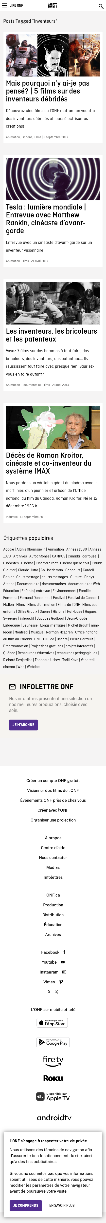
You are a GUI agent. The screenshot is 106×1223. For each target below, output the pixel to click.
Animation (56, 549)
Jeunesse (30, 625)
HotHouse (74, 611)
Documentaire (28, 584)
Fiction (8, 604)
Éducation (11, 591)
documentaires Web (84, 584)
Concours (72, 570)
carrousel (89, 556)
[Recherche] (101, 6)
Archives (20, 556)
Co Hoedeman (52, 570)
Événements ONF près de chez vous (53, 800)
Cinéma (27, 563)
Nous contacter (53, 857)
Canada (74, 556)
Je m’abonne (23, 725)
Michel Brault (78, 625)
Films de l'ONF (69, 604)
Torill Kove (70, 660)
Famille (85, 591)
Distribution (53, 915)
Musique (37, 632)
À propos (53, 838)
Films (20, 604)
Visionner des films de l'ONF (53, 790)
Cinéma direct (47, 563)
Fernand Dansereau (35, 597)
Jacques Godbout (50, 618)
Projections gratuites (47, 646)
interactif (27, 618)
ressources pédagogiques (77, 653)
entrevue (43, 591)
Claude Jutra (28, 570)
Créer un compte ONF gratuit (53, 780)
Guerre (45, 611)
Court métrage (27, 577)
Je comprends (25, 1206)
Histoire (59, 611)
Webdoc (33, 667)
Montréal (21, 632)
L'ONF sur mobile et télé (53, 1009)
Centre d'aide (53, 847)
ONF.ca (48, 639)
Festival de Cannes (82, 597)
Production (53, 905)
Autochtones (39, 556)
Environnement (64, 591)
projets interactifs (79, 646)
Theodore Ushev (47, 660)
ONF (37, 639)
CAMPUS (58, 556)
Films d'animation (41, 604)
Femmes (10, 597)
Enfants (27, 591)
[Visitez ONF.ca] (61, 5)
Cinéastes (11, 563)
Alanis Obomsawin (31, 549)
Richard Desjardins (17, 660)
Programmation (15, 646)
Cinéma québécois (74, 563)
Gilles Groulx (27, 611)
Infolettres (53, 877)
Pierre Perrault (81, 639)
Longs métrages (53, 625)
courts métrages (55, 577)
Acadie (8, 549)
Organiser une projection (53, 820)
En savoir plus (61, 1206)
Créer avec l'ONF (53, 810)
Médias (53, 867)
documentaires (54, 584)
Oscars (62, 639)
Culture (76, 577)
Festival (59, 597)
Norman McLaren (59, 632)
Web (21, 667)
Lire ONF (16, 5)
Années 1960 (76, 549)
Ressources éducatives (36, 653)
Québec (9, 653)
